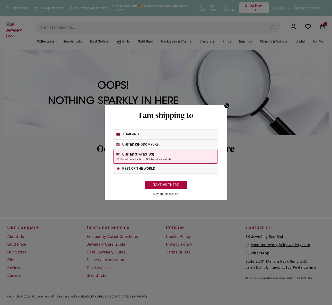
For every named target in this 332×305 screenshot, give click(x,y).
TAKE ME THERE (166, 185)
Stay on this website (166, 194)
